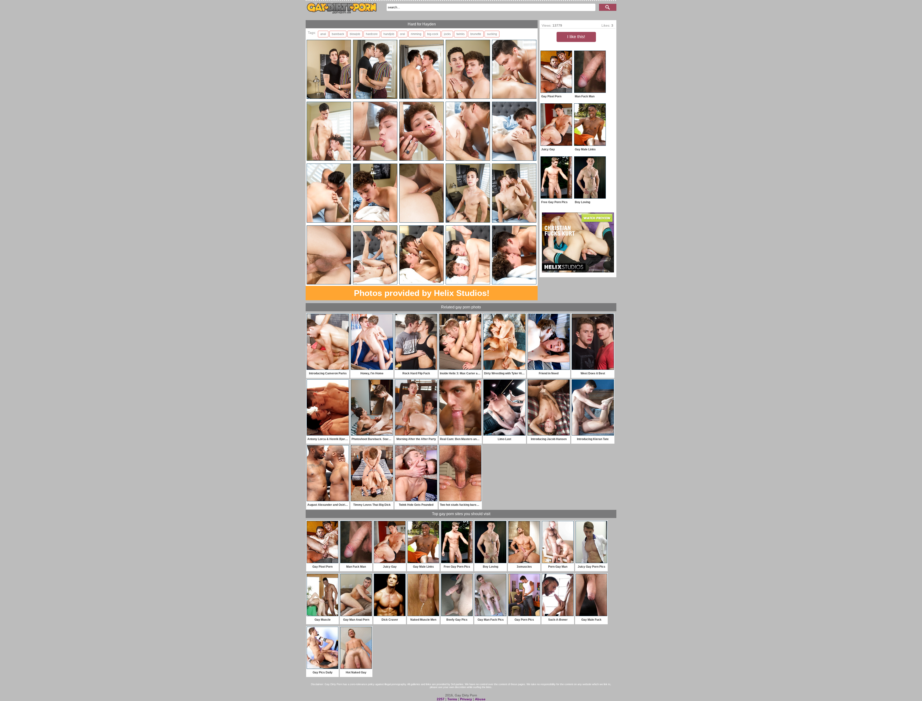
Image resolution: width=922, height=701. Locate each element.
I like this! (576, 36)
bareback (338, 34)
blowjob (355, 34)
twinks (460, 34)
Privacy (466, 699)
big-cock (432, 34)
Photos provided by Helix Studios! (422, 293)
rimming (416, 34)
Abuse (480, 699)
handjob (388, 34)
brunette (475, 34)
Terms (452, 699)
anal (323, 34)
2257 (440, 699)
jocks (447, 34)
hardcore (372, 34)
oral (402, 34)
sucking (492, 34)
